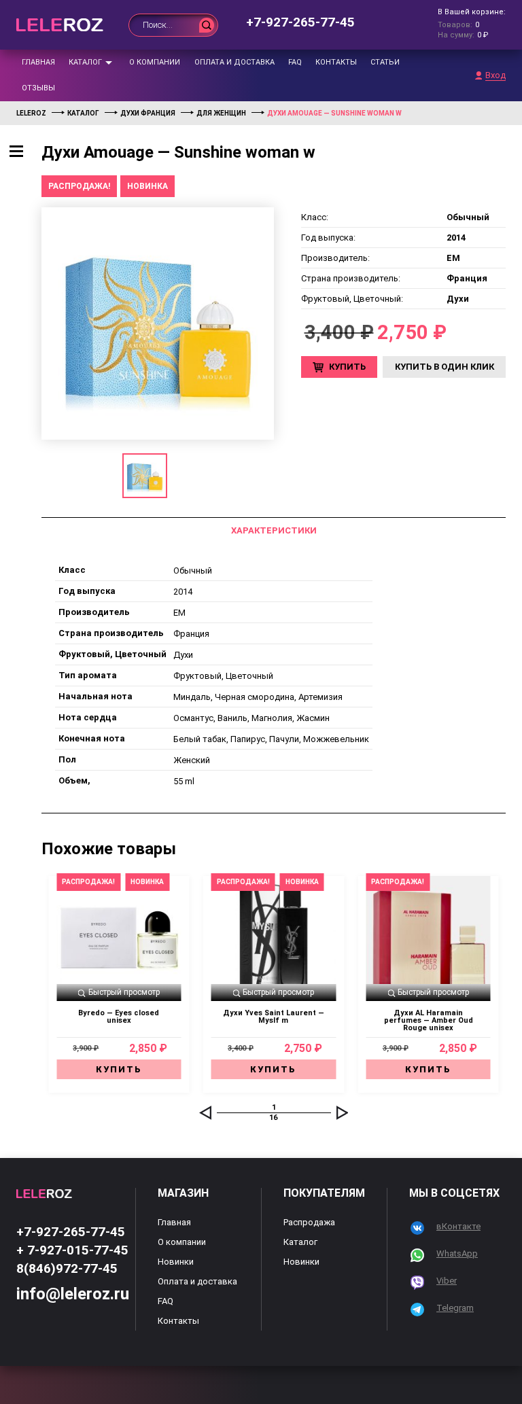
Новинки (176, 1261)
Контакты (336, 62)
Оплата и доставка (234, 62)
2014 (182, 591)
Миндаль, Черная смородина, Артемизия (258, 697)
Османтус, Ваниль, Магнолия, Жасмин (251, 718)
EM (179, 613)
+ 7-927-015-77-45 (72, 1250)
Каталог (85, 62)
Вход (495, 75)
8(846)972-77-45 (67, 1268)
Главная (38, 62)
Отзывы (38, 88)
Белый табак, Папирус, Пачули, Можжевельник (271, 739)
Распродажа (309, 1222)
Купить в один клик (444, 367)
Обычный (192, 570)
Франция (191, 634)
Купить (347, 367)
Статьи (385, 62)
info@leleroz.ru (72, 1293)
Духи (183, 655)
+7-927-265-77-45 (300, 22)
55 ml (183, 781)
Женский (191, 760)
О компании (154, 62)
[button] (205, 1112)
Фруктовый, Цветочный (223, 676)
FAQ (295, 62)
